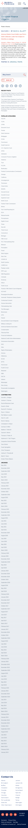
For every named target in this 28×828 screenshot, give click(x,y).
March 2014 (4, 711)
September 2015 (5, 670)
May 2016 (3, 650)
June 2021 (4, 524)
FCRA (3, 139)
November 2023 (5, 468)
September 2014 (5, 696)
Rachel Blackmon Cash (7, 403)
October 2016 (4, 635)
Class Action (4, 186)
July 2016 (3, 644)
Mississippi (4, 382)
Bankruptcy (4, 168)
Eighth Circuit (4, 221)
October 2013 (4, 726)
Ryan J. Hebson (5, 412)
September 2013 (5, 729)
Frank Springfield (5, 447)
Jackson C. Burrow (6, 400)
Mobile (17, 785)
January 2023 (4, 485)
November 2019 (5, 559)
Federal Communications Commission (11, 171)
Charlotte (3, 790)
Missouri (3, 244)
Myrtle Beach (19, 790)
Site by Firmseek (21, 824)
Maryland (3, 370)
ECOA (3, 359)
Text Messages (5, 309)
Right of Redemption (6, 350)
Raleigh (18, 797)
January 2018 (4, 597)
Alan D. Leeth (4, 418)
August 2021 (4, 518)
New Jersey (4, 385)
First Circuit (4, 364)
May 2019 (3, 565)
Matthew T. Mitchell (6, 429)
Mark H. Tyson (5, 456)
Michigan (3, 236)
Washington (4, 391)
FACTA (3, 376)
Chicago (3, 792)
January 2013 (4, 752)
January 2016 (4, 661)
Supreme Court (5, 197)
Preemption (4, 247)
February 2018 (5, 594)
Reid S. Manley (5, 421)
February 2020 (5, 553)
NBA (2, 373)
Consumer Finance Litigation (9, 156)
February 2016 (5, 658)
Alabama (3, 159)
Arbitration (4, 154)
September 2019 (5, 562)
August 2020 (4, 535)
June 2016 (4, 647)
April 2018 (4, 591)
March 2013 (4, 746)
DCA (2, 212)
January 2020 (4, 556)
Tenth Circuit (4, 285)
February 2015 (5, 688)
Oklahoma (4, 356)
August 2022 (4, 497)
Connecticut (4, 233)
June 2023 (4, 474)
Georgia (3, 174)
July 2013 (3, 734)
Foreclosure (4, 142)
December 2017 (5, 600)
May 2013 (3, 740)
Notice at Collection (6, 822)
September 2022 (5, 494)
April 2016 (4, 652)
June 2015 (4, 679)
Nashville (18, 792)
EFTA (2, 362)
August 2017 (4, 611)
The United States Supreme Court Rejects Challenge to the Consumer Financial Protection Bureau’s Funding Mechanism (14, 101)
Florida (3, 130)
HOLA (2, 282)
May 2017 (3, 617)
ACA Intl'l (3, 291)
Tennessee (4, 183)
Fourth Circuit (4, 367)
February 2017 (5, 626)
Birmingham (4, 783)
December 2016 (5, 632)
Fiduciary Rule (5, 332)
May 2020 (3, 544)
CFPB (2, 124)
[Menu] (19, 3)
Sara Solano (4, 444)
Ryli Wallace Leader (6, 415)
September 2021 (5, 515)
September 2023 (5, 471)
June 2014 (4, 702)
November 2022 (5, 488)
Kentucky (3, 279)
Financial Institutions (6, 335)
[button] (2, 87)
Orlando (18, 795)
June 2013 (4, 737)
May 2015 (3, 682)
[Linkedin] (15, 814)
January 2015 (4, 690)
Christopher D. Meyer (6, 423)
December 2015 (5, 664)
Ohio (2, 347)
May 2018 (3, 588)
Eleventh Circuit (5, 127)
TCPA (2, 121)
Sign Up (9, 80)
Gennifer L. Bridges (6, 397)
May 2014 (3, 705)
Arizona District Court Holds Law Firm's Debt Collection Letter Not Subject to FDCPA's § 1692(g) (13, 36)
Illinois (3, 206)
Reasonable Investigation (8, 388)
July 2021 (3, 521)
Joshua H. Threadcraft (7, 453)
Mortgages (4, 136)
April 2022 (4, 503)
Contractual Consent (6, 300)
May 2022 (3, 500)
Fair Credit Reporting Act (7, 209)
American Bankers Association (9, 326)
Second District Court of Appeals (9, 320)
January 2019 (4, 570)
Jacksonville (19, 783)
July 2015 (3, 676)
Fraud (2, 250)
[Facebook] (6, 814)
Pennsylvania (4, 218)
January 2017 (4, 629)
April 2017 (4, 620)
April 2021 (4, 529)
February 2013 (5, 749)
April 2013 (4, 743)
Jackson (18, 780)
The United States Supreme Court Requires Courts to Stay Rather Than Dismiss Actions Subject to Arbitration (12, 95)
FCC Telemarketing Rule (7, 241)
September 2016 (5, 638)
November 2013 (5, 723)
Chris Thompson (5, 450)
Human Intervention (6, 303)
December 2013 (5, 720)
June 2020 (4, 541)
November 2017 (5, 603)
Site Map (15, 822)
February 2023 (5, 482)
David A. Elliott (19, 31)
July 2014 (3, 699)
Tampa (17, 800)
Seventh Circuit (5, 195)
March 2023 (4, 480)
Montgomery (19, 787)
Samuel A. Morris (5, 432)
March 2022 (4, 506)
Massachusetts (5, 215)
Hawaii (3, 318)
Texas (2, 224)
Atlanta (3, 780)
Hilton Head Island (6, 805)
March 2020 (4, 550)
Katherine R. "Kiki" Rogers (8, 438)
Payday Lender (5, 268)
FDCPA (19, 62)
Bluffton (3, 785)
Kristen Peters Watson (7, 459)
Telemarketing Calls (6, 306)
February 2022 (5, 509)
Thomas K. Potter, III (6, 435)
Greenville (4, 802)
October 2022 (4, 491)
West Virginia (4, 253)
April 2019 (4, 567)
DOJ (2, 344)
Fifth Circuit (4, 238)
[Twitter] (11, 814)
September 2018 (5, 582)
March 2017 (4, 623)
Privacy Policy (12, 820)
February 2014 (5, 714)
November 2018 (5, 576)
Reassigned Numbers (7, 294)
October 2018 (4, 579)
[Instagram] (2, 814)
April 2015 (4, 685)
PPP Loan (4, 271)
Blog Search (7, 74)
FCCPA (3, 165)
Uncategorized (5, 180)
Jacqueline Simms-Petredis (8, 441)
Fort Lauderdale (5, 800)
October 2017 (4, 606)
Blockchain (4, 312)
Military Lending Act (6, 323)
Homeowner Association (7, 341)
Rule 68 (3, 227)
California (3, 177)
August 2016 (4, 641)
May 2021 (3, 526)
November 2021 (5, 512)
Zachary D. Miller (5, 426)
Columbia (3, 795)
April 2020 (4, 547)
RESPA (3, 189)
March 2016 (4, 655)
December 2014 (5, 693)
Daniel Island (4, 797)
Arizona (13, 62)
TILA (2, 162)
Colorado (3, 277)
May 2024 (3, 465)
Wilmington (19, 805)
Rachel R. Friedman (6, 409)
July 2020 (3, 538)
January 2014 (4, 717)
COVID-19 (4, 259)
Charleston (4, 787)
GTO (2, 315)
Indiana (3, 379)
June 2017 (4, 614)
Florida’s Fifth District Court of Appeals (11, 288)
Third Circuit (4, 230)
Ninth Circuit (4, 200)
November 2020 (5, 532)
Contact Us (7, 777)
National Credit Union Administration (11, 338)
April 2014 (4, 708)
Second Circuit (5, 192)
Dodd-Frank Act (5, 145)
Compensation (5, 329)
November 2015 (5, 667)
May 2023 (3, 477)
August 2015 (4, 673)
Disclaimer (4, 820)
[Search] (24, 3)
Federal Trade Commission (8, 203)
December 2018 (5, 573)
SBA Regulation (5, 274)
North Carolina (5, 262)
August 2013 (4, 731)
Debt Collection (5, 133)
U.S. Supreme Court (6, 148)
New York (3, 256)
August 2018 (4, 585)
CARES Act (4, 265)
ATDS (2, 151)
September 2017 (5, 608)
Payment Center (22, 814)
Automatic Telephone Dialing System (11, 297)
